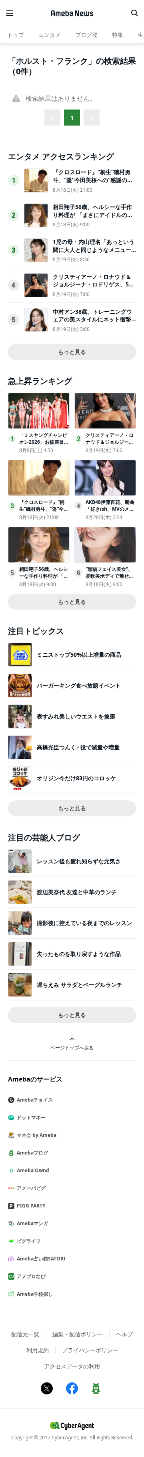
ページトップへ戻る (72, 1047)
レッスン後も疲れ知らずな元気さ (79, 861)
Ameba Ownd (33, 1170)
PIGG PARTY (31, 1205)
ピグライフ (29, 1241)
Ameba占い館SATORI (41, 1258)
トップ (15, 35)
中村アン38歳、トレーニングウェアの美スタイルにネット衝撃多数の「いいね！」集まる (92, 319)
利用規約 (37, 1350)
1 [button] (72, 118)
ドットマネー (31, 1117)
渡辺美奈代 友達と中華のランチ (77, 892)
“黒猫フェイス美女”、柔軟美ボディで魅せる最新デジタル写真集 (110, 576)
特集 (117, 35)
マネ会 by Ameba (36, 1135)
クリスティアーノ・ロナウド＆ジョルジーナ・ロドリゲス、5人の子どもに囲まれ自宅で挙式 (93, 284)
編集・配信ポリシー (77, 1334)
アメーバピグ (31, 1188)
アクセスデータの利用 (72, 1366)
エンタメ (49, 35)
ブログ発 (86, 35)
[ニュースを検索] (134, 13)
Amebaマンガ (32, 1223)
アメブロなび (31, 1276)
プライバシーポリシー (90, 1350)
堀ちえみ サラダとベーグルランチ (79, 984)
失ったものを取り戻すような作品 (79, 954)
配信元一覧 (25, 1334)
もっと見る (72, 351)
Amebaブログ (32, 1152)
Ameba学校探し (35, 1294)
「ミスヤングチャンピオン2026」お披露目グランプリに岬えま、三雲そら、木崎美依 (44, 445)
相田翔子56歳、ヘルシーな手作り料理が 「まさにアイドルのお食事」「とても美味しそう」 (93, 214)
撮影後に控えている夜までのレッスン (84, 923)
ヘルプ (124, 1334)
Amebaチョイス (35, 1099)
